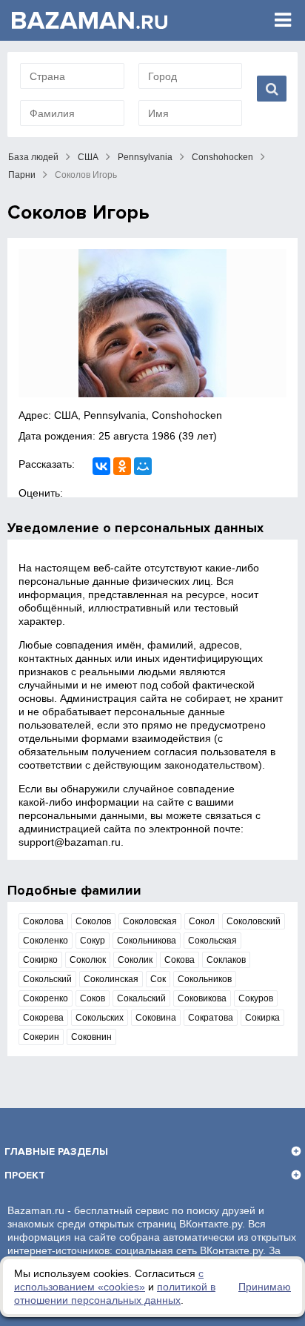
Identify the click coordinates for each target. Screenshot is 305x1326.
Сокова (179, 960)
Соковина (155, 1017)
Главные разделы (56, 1151)
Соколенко (45, 940)
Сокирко (40, 960)
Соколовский (254, 921)
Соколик (135, 960)
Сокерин (41, 1037)
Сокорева (43, 1017)
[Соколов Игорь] (152, 323)
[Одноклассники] (122, 466)
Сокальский (141, 998)
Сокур (92, 940)
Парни (22, 175)
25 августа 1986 (136, 436)
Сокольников (205, 979)
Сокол (202, 921)
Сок (158, 979)
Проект (24, 1175)
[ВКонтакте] (101, 466)
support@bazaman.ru (70, 842)
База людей (33, 157)
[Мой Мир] (143, 466)
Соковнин (91, 1037)
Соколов (93, 921)
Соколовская (150, 921)
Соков (92, 998)
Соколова (43, 921)
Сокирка (262, 1017)
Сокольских (100, 1017)
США (88, 157)
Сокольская (212, 940)
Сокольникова (146, 940)
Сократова (210, 1017)
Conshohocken (222, 157)
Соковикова (202, 998)
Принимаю (264, 1287)
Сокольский (47, 979)
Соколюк (88, 960)
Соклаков (226, 960)
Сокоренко (45, 998)
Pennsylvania (145, 157)
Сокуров (255, 998)
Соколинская (111, 979)
